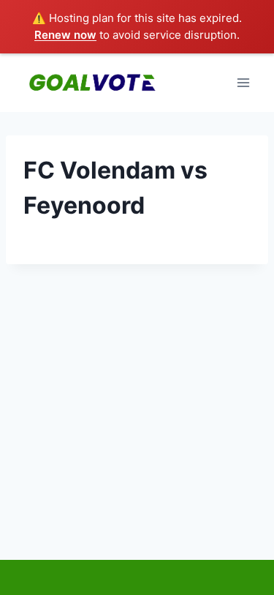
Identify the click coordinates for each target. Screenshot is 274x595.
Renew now (65, 35)
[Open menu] (242, 82)
